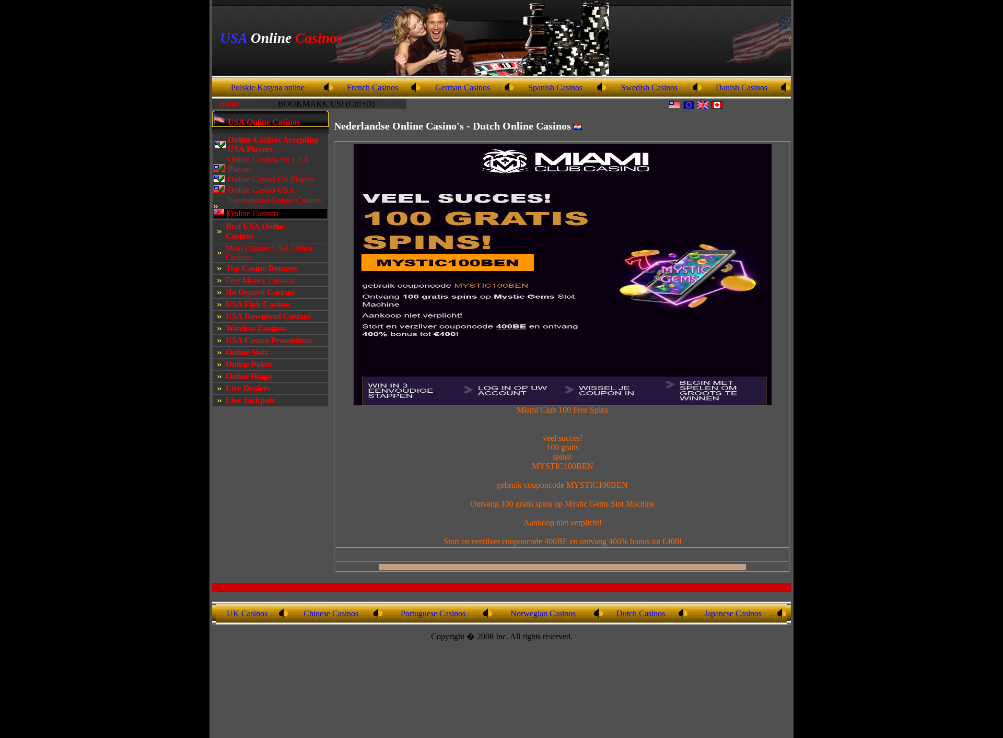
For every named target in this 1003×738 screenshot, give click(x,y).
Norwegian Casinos (543, 613)
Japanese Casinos (733, 613)
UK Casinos (247, 613)
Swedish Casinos (649, 87)
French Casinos (372, 87)
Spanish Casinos (555, 87)
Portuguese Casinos (433, 613)
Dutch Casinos (640, 613)
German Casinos (462, 87)
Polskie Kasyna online (268, 87)
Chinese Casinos (331, 613)
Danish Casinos (741, 87)
